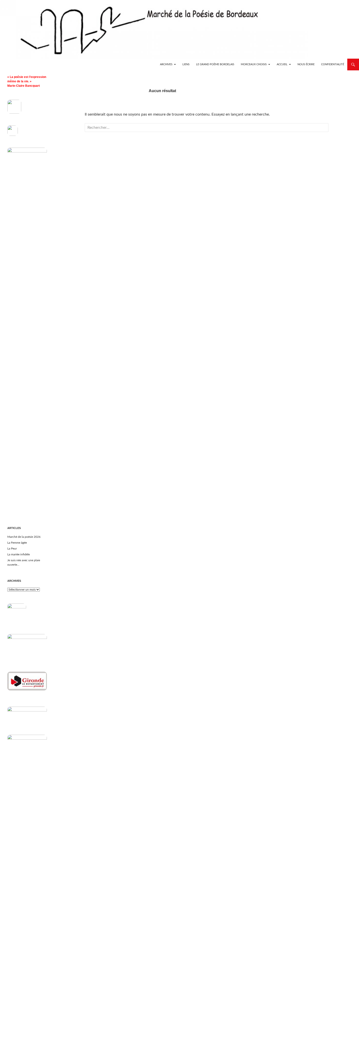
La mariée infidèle (18, 554)
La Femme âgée (17, 542)
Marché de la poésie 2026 (24, 536)
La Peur (12, 548)
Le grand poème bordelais (215, 64)
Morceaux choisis (254, 64)
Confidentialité (332, 64)
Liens (186, 64)
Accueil (282, 64)
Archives (166, 64)
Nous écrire (306, 64)
